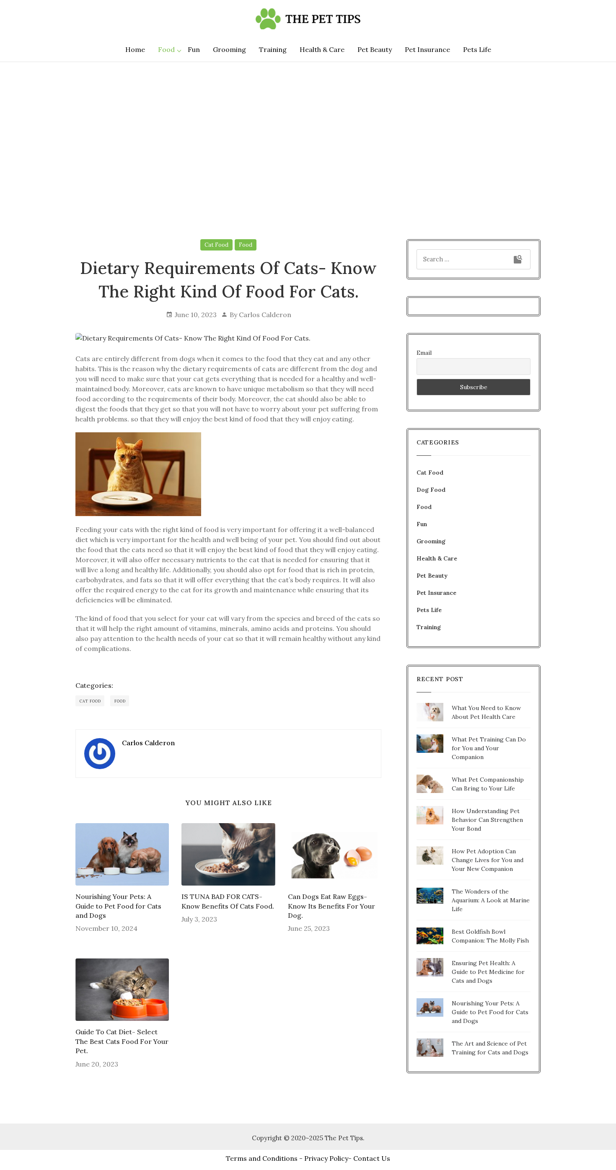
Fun (194, 49)
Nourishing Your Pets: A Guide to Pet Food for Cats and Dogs (118, 905)
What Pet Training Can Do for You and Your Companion (489, 748)
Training (273, 49)
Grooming (229, 49)
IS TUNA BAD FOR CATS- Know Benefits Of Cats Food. (227, 901)
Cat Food (216, 244)
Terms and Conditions (262, 1158)
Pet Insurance (427, 49)
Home (135, 49)
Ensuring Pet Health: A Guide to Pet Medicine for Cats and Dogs (488, 971)
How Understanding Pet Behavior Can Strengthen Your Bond (487, 819)
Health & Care (322, 49)
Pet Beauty (374, 49)
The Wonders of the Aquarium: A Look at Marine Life (491, 900)
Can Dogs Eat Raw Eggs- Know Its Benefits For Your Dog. (331, 905)
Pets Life (477, 49)
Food (166, 49)
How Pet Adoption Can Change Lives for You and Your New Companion (487, 860)
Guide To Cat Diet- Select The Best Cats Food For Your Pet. (121, 1041)
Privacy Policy (326, 1158)
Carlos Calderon (265, 314)
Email (424, 352)
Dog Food (431, 489)
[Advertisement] (308, 133)
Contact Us (371, 1158)
